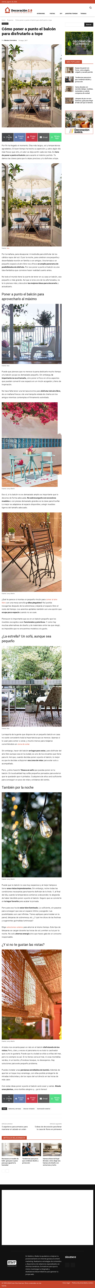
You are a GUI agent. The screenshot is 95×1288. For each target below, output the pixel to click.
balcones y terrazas (15, 1109)
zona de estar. (23, 744)
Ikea (8, 248)
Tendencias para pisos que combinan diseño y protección (30, 1161)
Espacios (10, 20)
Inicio (3, 20)
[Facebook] (88, 1)
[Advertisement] (47, 1217)
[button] (90, 8)
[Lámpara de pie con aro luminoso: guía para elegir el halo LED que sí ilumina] (69, 101)
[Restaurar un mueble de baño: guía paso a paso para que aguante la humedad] (11, 1149)
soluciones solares (14, 927)
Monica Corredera (10, 40)
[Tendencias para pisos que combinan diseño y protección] (31, 1149)
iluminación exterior (43, 1109)
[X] (91, 1)
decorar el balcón (29, 1109)
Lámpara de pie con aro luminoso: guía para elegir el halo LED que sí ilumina (84, 101)
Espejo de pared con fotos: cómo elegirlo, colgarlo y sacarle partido (84, 70)
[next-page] (7, 1171)
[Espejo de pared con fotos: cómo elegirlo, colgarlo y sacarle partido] (69, 70)
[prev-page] (3, 1171)
